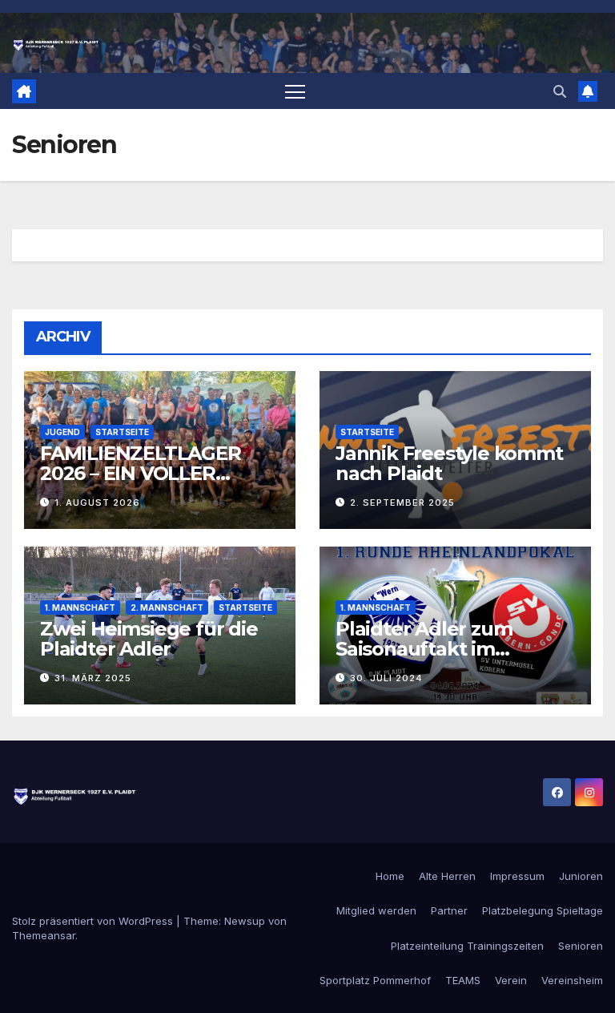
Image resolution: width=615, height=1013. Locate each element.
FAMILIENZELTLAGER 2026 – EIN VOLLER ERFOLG (140, 473)
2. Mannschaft (167, 607)
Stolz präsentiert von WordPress (94, 920)
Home (390, 876)
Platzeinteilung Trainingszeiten (467, 945)
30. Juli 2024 (386, 678)
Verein (511, 980)
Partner (449, 910)
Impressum (517, 876)
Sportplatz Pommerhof (375, 980)
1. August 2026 (97, 502)
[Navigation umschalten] (295, 91)
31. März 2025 (92, 678)
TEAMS (462, 980)
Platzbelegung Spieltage (542, 910)
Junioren (581, 876)
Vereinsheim (572, 980)
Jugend (62, 432)
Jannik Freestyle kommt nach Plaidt (449, 463)
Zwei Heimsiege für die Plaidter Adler (149, 638)
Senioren (580, 945)
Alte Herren (447, 876)
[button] (559, 91)
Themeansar (43, 935)
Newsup (244, 920)
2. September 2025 (402, 502)
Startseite (122, 432)
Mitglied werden (376, 910)
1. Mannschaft (80, 607)
